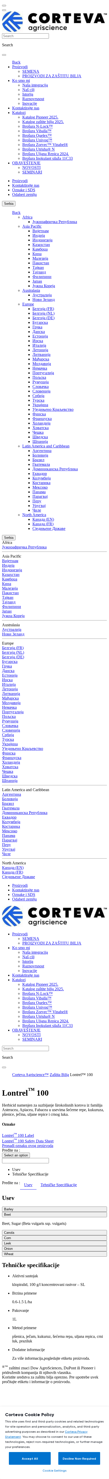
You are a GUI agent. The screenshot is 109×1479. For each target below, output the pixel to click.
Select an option (16, 1155)
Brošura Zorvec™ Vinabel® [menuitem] (45, 144)
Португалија (43, 373)
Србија (38, 396)
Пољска (39, 377)
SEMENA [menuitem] (30, 71)
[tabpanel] (54, 1226)
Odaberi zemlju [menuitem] (24, 194)
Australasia (31, 290)
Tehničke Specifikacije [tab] (59, 1185)
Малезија (40, 258)
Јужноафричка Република (54, 222)
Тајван (38, 267)
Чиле (36, 510)
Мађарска (40, 359)
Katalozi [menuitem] (19, 112)
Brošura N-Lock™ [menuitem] (37, 126)
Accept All (30, 1458)
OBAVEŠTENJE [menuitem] (26, 163)
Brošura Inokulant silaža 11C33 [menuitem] (47, 158)
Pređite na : (11, 1150)
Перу (36, 501)
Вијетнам (40, 231)
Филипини (41, 276)
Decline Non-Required (79, 1458)
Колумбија (41, 478)
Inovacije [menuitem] (29, 103)
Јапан (37, 281)
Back (16, 62)
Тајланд (39, 272)
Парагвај (40, 496)
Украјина (40, 405)
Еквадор (39, 473)
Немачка (39, 368)
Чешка (38, 432)
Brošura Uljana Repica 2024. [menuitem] (45, 154)
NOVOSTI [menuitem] (31, 167)
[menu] (4, 5)
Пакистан (40, 263)
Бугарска (40, 322)
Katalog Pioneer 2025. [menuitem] (40, 117)
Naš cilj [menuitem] (28, 90)
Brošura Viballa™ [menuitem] (36, 131)
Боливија (40, 455)
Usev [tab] (28, 1185)
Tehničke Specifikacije (30, 1174)
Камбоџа (40, 249)
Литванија (41, 354)
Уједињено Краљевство (53, 409)
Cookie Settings (54, 1470)
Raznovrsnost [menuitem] (33, 99)
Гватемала (41, 464)
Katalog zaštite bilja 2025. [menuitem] (43, 122)
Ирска (37, 341)
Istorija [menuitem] (27, 94)
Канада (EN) (43, 519)
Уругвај (39, 505)
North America (34, 515)
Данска (38, 331)
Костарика (41, 483)
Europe (28, 304)
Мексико (40, 487)
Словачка (40, 386)
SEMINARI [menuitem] (32, 172)
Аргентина (41, 450)
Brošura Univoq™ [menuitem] (37, 140)
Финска (39, 414)
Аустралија (42, 295)
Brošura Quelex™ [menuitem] (37, 135)
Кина (37, 254)
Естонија (40, 336)
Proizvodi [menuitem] (20, 67)
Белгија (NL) (43, 313)
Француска (42, 418)
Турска (38, 400)
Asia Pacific (32, 226)
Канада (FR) (42, 524)
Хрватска (40, 428)
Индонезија (42, 240)
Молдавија (41, 363)
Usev (16, 1169)
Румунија (40, 382)
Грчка (37, 327)
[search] (4, 55)
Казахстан (41, 244)
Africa (27, 217)
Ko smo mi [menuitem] (21, 80)
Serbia (8, 204)
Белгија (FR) (43, 309)
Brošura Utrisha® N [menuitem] (38, 149)
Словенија (41, 391)
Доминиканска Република (55, 469)
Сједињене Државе (48, 528)
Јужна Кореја (43, 286)
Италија (39, 345)
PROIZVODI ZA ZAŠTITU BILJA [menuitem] (51, 76)
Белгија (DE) (43, 318)
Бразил (38, 460)
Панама (39, 492)
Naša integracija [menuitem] (35, 85)
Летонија (40, 350)
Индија (38, 235)
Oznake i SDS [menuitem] (23, 190)
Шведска (40, 437)
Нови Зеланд (43, 299)
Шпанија (40, 441)
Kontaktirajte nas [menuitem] (25, 108)
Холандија (41, 423)
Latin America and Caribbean (45, 446)
